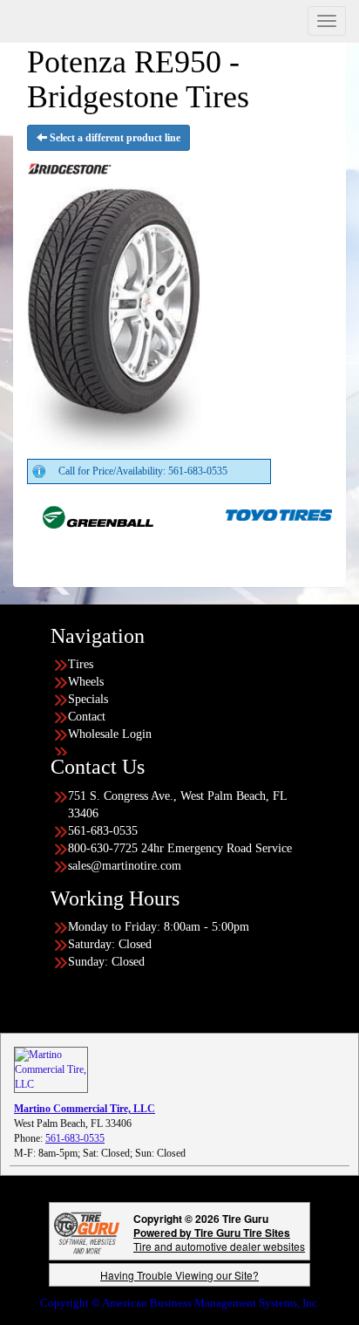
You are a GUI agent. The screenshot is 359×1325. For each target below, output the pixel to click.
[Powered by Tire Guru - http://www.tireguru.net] (86, 1231)
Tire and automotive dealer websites (219, 1239)
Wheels (86, 681)
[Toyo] (262, 514)
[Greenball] (79, 514)
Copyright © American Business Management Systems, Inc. (180, 1302)
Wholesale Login (110, 734)
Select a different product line (113, 138)
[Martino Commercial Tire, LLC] (51, 1068)
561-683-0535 (75, 1138)
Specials (88, 699)
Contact (86, 716)
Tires (80, 664)
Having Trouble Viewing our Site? (179, 1274)
